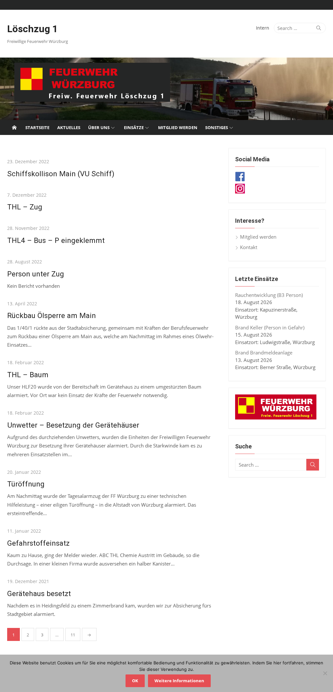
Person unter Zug (35, 274)
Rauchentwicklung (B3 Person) (269, 295)
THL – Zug (24, 207)
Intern (262, 28)
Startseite (37, 127)
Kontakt (248, 247)
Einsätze (134, 127)
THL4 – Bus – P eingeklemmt (56, 240)
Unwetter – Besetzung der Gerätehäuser (73, 425)
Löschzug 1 (32, 28)
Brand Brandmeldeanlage (263, 352)
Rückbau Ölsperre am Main (51, 315)
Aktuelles (68, 127)
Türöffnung (26, 484)
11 (73, 635)
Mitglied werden (177, 127)
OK (135, 681)
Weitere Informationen (179, 681)
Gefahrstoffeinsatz (38, 543)
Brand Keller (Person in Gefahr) (269, 327)
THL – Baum (27, 374)
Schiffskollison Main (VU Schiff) (60, 173)
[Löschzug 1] (166, 89)
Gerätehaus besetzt (39, 593)
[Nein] (325, 673)
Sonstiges (216, 127)
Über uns (99, 127)
